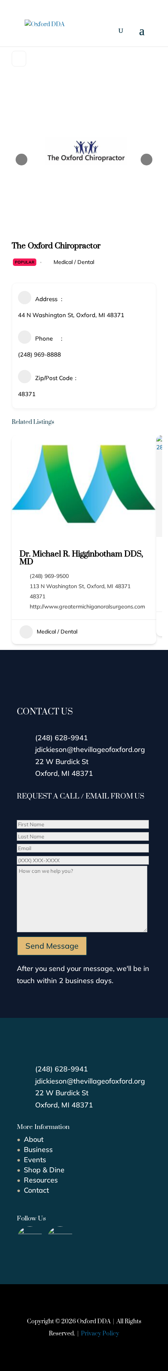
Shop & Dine (44, 1169)
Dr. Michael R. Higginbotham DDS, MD (81, 557)
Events (35, 1159)
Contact (36, 1190)
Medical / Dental (74, 262)
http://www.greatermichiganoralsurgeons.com (87, 606)
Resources (41, 1179)
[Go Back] (19, 58)
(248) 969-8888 (39, 354)
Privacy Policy (100, 1333)
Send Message (52, 946)
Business (38, 1149)
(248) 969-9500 (49, 576)
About (33, 1139)
